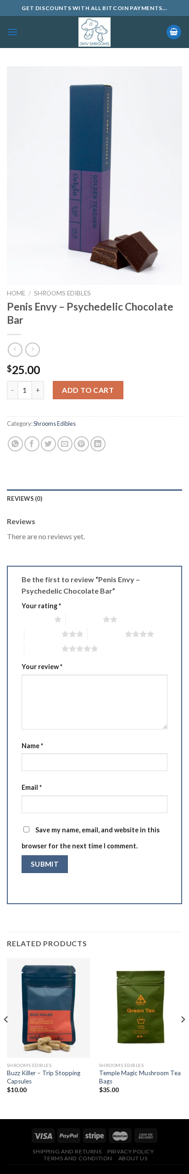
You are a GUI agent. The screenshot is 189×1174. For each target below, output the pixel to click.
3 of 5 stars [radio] (42, 634)
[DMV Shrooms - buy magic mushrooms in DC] (95, 32)
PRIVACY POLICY (130, 1151)
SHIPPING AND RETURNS (67, 1151)
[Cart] (174, 32)
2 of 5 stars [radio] (84, 619)
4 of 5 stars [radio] (106, 634)
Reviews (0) (24, 498)
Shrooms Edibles (62, 293)
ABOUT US (133, 1158)
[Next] (182, 1037)
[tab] (94, 498)
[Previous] (6, 1037)
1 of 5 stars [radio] (35, 619)
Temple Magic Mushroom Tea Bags (140, 1077)
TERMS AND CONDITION (78, 1158)
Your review (42, 666)
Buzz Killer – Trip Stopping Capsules (43, 1077)
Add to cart (88, 390)
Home (16, 293)
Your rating (41, 606)
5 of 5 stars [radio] (42, 648)
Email (32, 787)
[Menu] (12, 32)
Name (32, 746)
